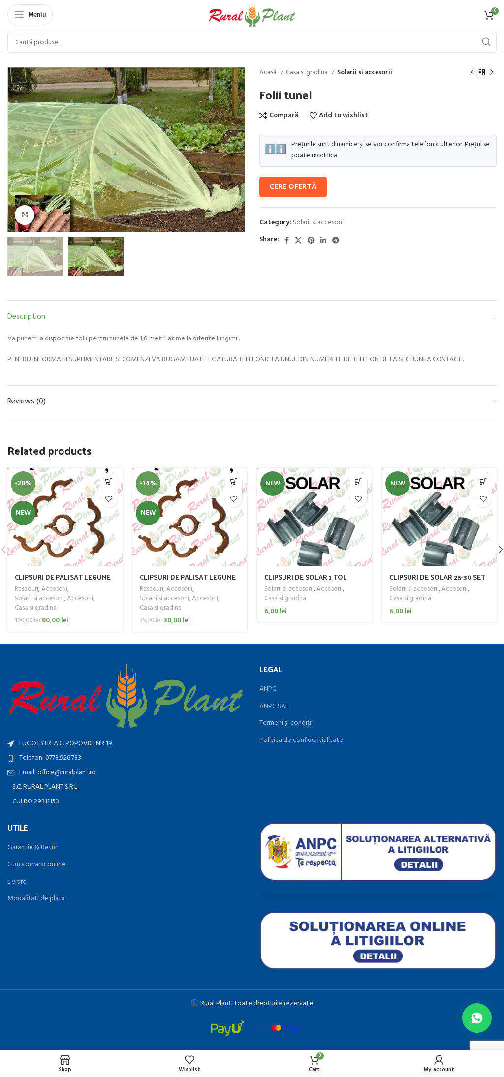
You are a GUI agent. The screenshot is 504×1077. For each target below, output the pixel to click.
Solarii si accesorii (364, 72)
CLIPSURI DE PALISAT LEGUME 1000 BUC (63, 582)
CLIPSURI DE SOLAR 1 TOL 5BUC (305, 582)
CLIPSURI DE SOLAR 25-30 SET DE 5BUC (437, 582)
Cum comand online (36, 865)
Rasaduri (26, 589)
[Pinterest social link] (311, 240)
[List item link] (126, 758)
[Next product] (492, 73)
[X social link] (298, 240)
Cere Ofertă (293, 187)
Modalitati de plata (36, 899)
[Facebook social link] (287, 240)
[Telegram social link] (335, 240)
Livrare (17, 882)
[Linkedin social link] (323, 240)
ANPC (267, 689)
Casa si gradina (307, 72)
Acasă (268, 72)
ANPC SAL (273, 706)
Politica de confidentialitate (301, 740)
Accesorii (54, 589)
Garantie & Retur (32, 848)
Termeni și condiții (286, 723)
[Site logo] (252, 15)
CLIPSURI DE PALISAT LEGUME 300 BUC (188, 582)
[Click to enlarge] (24, 215)
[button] (109, 481)
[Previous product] (472, 73)
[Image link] (126, 696)
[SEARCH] (486, 42)
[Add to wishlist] (109, 498)
